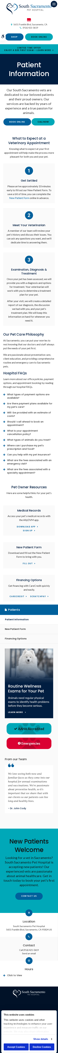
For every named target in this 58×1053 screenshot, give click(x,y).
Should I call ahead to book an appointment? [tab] (25, 423)
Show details (40, 1039)
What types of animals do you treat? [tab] (29, 439)
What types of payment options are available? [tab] (28, 396)
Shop (14, 37)
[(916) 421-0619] (43, 121)
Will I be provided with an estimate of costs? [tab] (29, 414)
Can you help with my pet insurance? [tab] (29, 454)
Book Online (39, 37)
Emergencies (30, 743)
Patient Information (17, 619)
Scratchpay (38, 596)
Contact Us (29, 896)
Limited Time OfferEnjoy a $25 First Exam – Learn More (27, 49)
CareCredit (17, 596)
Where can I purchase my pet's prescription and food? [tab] (25, 447)
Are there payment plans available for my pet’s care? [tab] (29, 405)
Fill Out (28, 563)
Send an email (29, 953)
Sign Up (28, 530)
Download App (26, 527)
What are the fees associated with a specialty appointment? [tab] (28, 471)
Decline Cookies (42, 1047)
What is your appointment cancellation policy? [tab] (22, 432)
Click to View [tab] (14, 975)
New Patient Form (19, 197)
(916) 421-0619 (30, 27)
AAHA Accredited (31, 729)
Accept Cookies (16, 1047)
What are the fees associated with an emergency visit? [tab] (29, 462)
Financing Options (16, 638)
